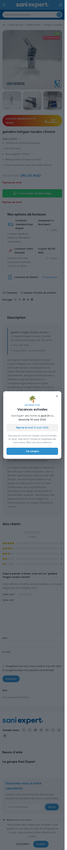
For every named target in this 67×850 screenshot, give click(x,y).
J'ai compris (32, 451)
